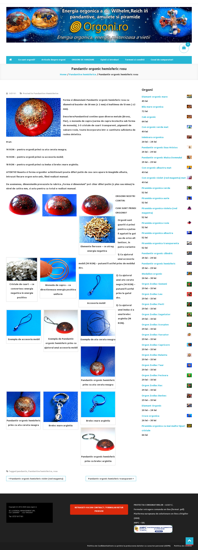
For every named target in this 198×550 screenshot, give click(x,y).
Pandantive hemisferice (46, 93)
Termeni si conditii (134, 60)
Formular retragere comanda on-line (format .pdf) (159, 509)
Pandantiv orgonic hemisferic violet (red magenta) (36, 479)
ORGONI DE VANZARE (83, 60)
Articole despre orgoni (53, 60)
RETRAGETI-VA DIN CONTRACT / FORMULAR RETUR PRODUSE (99, 509)
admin (12, 93)
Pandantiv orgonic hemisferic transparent (110, 479)
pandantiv (22, 471)
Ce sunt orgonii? (26, 60)
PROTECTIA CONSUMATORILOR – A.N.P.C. (153, 505)
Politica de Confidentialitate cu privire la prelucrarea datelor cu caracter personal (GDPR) (128, 546)
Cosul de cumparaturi (162, 60)
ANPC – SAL (139, 522)
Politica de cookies (183, 546)
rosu (55, 471)
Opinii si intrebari (109, 60)
